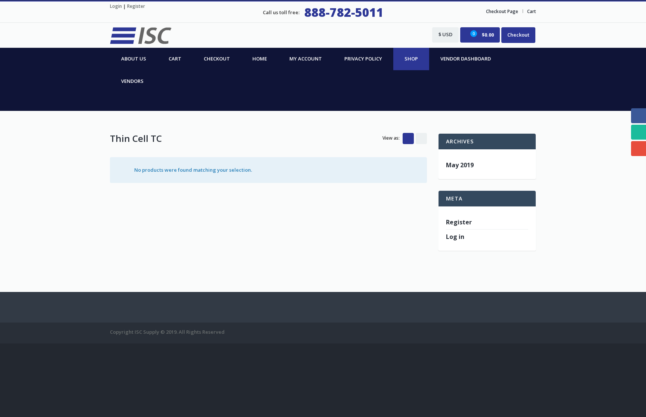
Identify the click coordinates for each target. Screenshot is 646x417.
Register (136, 6)
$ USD (445, 34)
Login (116, 6)
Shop (411, 58)
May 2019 (460, 165)
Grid (408, 138)
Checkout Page (502, 11)
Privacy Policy (363, 58)
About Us (133, 58)
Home (259, 58)
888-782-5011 (344, 12)
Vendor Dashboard (465, 58)
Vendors (132, 81)
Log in (455, 237)
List (421, 138)
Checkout (518, 34)
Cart (531, 11)
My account (305, 58)
